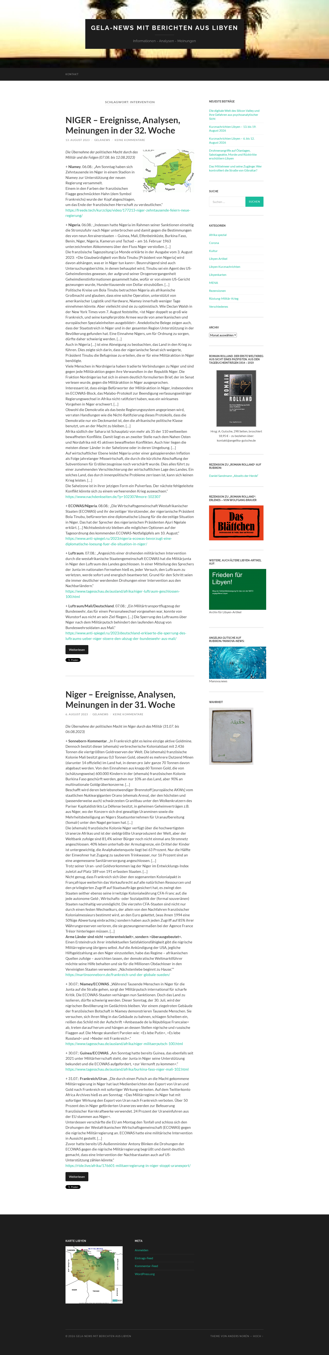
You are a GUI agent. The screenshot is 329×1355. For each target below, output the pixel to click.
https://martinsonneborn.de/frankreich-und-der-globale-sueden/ (117, 974)
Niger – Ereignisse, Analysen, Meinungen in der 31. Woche (121, 699)
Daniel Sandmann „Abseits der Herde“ (233, 475)
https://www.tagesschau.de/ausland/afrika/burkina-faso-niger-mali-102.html (127, 1069)
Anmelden (141, 1250)
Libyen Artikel (218, 258)
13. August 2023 (77, 140)
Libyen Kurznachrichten (224, 266)
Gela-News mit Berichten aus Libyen (164, 27)
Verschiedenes (218, 306)
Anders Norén (238, 1336)
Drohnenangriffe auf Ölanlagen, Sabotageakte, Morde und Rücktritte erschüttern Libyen (233, 154)
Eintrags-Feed (144, 1258)
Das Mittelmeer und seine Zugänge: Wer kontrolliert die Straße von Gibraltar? (235, 168)
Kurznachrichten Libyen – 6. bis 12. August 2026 (231, 140)
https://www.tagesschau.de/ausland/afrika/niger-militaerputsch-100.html (124, 1043)
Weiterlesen (77, 649)
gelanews (102, 140)
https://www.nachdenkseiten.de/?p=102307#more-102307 (113, 496)
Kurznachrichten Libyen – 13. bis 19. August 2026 (232, 128)
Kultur (213, 251)
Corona (214, 243)
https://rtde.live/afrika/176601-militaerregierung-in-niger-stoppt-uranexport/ (128, 1165)
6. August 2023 (76, 714)
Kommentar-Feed (146, 1266)
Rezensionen (217, 290)
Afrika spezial (218, 235)
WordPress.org (145, 1274)
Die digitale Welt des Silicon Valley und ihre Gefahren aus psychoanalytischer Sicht (234, 114)
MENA (213, 282)
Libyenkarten (217, 274)
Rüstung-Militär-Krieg (223, 298)
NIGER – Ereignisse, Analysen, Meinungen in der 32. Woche (122, 125)
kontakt (72, 74)
